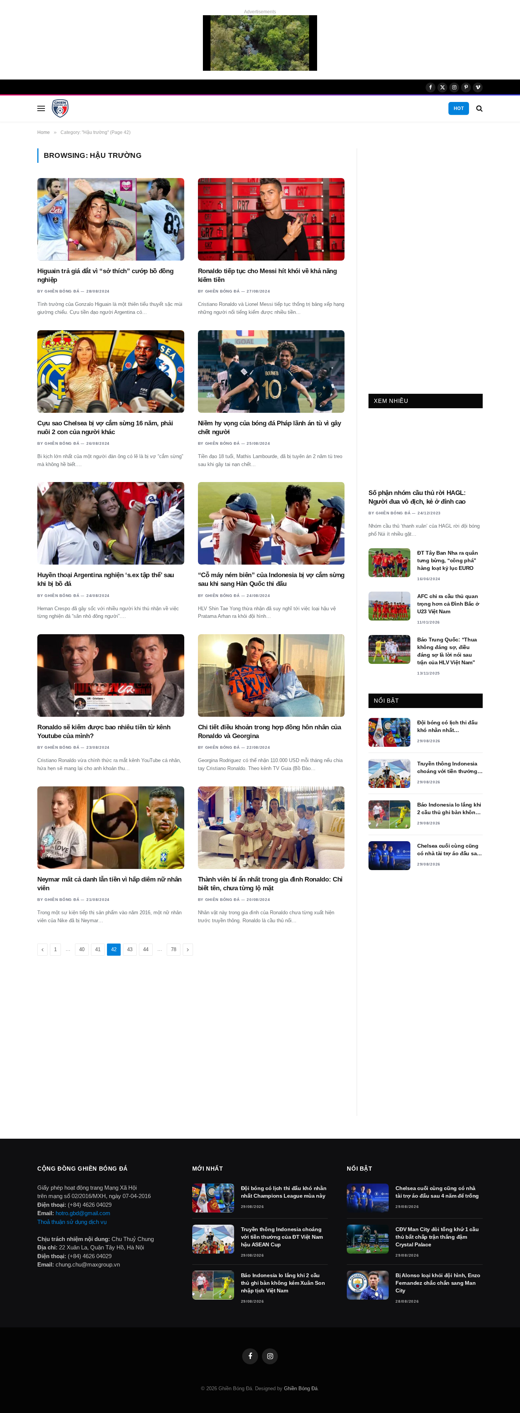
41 (97, 949)
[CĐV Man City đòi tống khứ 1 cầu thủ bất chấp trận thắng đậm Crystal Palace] (368, 1239)
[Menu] (41, 108)
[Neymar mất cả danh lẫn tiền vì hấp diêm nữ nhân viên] (110, 827)
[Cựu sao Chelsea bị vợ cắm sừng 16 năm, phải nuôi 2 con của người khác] (110, 371)
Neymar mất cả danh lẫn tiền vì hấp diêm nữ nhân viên (109, 884)
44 (145, 949)
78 (173, 949)
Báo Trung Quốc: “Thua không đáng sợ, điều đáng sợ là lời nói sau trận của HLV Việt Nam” (447, 650)
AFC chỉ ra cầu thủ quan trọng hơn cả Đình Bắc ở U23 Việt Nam (448, 603)
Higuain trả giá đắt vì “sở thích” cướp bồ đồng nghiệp (105, 275)
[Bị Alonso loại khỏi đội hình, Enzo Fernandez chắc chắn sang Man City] (368, 1285)
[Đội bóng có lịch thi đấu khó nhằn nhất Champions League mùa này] (389, 732)
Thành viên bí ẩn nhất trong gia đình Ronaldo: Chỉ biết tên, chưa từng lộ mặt (270, 884)
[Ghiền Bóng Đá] (60, 108)
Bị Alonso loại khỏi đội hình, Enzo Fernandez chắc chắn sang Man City (438, 1283)
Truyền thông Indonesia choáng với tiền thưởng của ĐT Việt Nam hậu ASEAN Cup (447, 768)
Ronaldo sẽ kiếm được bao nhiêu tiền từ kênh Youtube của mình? (103, 732)
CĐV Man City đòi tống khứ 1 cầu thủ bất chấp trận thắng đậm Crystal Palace (437, 1237)
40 (82, 949)
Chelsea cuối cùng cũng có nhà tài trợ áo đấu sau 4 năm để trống (448, 850)
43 (129, 949)
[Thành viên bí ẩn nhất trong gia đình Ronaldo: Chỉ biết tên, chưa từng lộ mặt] (271, 827)
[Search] (479, 108)
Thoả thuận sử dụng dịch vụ (72, 1222)
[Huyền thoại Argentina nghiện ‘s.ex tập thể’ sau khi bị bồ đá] (110, 523)
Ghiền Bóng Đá (62, 291)
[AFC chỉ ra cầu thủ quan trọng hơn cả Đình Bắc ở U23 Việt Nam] (389, 606)
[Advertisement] (425, 262)
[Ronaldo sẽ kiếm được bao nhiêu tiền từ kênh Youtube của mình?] (110, 675)
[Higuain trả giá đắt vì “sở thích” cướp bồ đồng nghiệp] (110, 219)
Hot (459, 108)
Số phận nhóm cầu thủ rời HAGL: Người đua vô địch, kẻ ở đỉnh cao (417, 497)
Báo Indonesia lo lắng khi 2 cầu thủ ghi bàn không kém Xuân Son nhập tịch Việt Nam (449, 809)
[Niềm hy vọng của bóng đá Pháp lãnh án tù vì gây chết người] (271, 371)
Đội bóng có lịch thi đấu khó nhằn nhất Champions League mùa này (447, 726)
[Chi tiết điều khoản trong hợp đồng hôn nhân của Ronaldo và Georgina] (271, 675)
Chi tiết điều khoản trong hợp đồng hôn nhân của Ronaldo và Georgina (269, 732)
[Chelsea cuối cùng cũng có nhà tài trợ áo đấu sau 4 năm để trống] (389, 855)
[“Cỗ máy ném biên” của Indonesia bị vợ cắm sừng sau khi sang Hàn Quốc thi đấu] (271, 523)
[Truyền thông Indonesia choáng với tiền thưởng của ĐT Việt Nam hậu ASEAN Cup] (389, 773)
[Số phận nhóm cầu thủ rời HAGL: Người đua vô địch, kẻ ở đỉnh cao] (425, 450)
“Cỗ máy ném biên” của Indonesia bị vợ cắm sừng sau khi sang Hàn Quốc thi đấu (271, 579)
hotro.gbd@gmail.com (83, 1213)
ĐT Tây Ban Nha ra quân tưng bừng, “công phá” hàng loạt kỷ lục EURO (447, 560)
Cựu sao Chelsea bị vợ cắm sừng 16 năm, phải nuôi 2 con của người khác (105, 428)
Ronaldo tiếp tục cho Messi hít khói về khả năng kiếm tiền (267, 275)
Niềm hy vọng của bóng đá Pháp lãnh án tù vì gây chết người (269, 428)
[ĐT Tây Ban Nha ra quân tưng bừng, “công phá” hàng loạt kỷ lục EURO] (389, 562)
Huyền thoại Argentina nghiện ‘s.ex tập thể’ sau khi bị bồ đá (105, 579)
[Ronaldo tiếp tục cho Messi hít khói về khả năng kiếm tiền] (271, 219)
